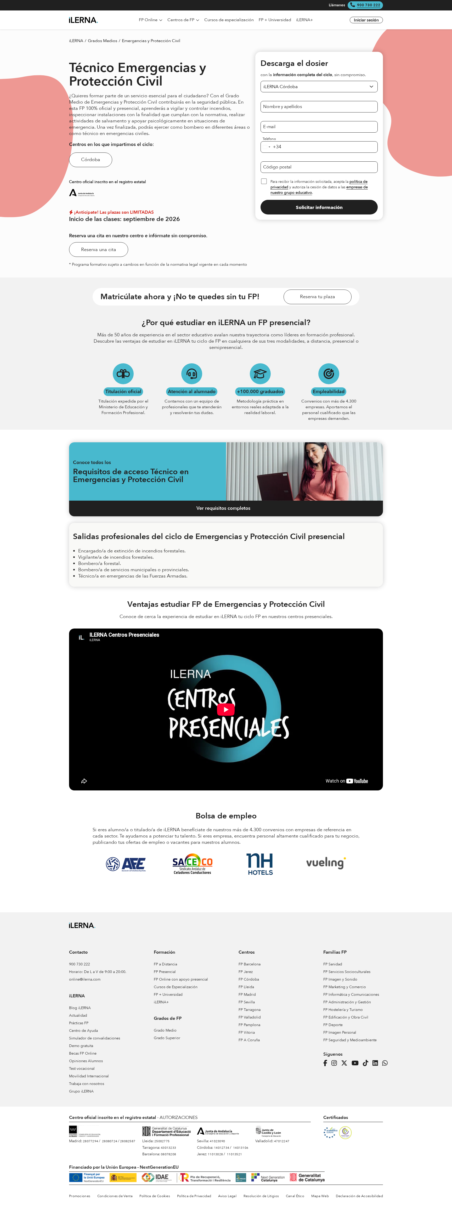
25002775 (162, 1141)
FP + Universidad (168, 994)
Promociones (79, 1196)
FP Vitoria (247, 1032)
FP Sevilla (247, 1002)
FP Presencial (165, 971)
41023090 (217, 1141)
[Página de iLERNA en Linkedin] (376, 1063)
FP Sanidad (332, 964)
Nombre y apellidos (282, 107)
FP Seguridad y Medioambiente (350, 1040)
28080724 (109, 1141)
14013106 (240, 1148)
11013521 (234, 1154)
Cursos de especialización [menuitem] (229, 20)
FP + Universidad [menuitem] (275, 20)
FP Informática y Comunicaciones (351, 994)
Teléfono (269, 139)
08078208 (168, 1154)
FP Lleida (246, 987)
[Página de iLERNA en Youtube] (357, 1063)
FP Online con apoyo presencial (181, 979)
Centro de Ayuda (83, 1030)
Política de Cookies (154, 1196)
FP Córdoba (249, 979)
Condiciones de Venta (115, 1196)
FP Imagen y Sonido (340, 979)
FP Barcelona (250, 964)
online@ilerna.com (84, 979)
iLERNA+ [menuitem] (304, 20)
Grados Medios (102, 41)
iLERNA (76, 41)
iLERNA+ (161, 1002)
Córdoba (90, 159)
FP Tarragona (250, 1009)
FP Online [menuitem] (149, 20)
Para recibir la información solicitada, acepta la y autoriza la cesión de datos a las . (319, 187)
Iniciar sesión (366, 20)
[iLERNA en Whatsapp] (386, 1063)
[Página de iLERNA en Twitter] (346, 1063)
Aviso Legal (227, 1196)
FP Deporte (333, 1024)
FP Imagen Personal (339, 1032)
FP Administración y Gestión (347, 1002)
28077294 (90, 1141)
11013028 (215, 1154)
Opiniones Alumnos (86, 1061)
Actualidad (78, 1015)
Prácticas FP (78, 1023)
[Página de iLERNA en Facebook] (326, 1063)
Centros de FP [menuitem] (181, 20)
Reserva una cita (98, 249)
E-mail (269, 127)
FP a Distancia (165, 964)
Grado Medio (165, 1030)
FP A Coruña (249, 1040)
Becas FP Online (83, 1053)
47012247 (281, 1141)
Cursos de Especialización (175, 987)
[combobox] (271, 147)
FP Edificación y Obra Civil (345, 1017)
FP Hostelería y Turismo (343, 1009)
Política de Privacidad (194, 1196)
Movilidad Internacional (89, 1076)
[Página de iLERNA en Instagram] (335, 1063)
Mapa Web (320, 1196)
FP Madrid (247, 994)
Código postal (277, 167)
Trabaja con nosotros (86, 1083)
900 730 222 (368, 5)
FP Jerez (246, 971)
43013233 (168, 1148)
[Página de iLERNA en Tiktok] (367, 1063)
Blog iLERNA (80, 1007)
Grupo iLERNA (81, 1091)
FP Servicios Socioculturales (346, 971)
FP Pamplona (249, 1024)
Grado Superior (167, 1038)
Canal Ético (295, 1196)
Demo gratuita (81, 1045)
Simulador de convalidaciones (94, 1038)
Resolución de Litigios (261, 1196)
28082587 (127, 1141)
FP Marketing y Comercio (344, 987)
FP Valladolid (250, 1017)
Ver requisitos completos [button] (223, 508)
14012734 (221, 1148)
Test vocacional (82, 1068)
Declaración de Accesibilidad (359, 1196)
